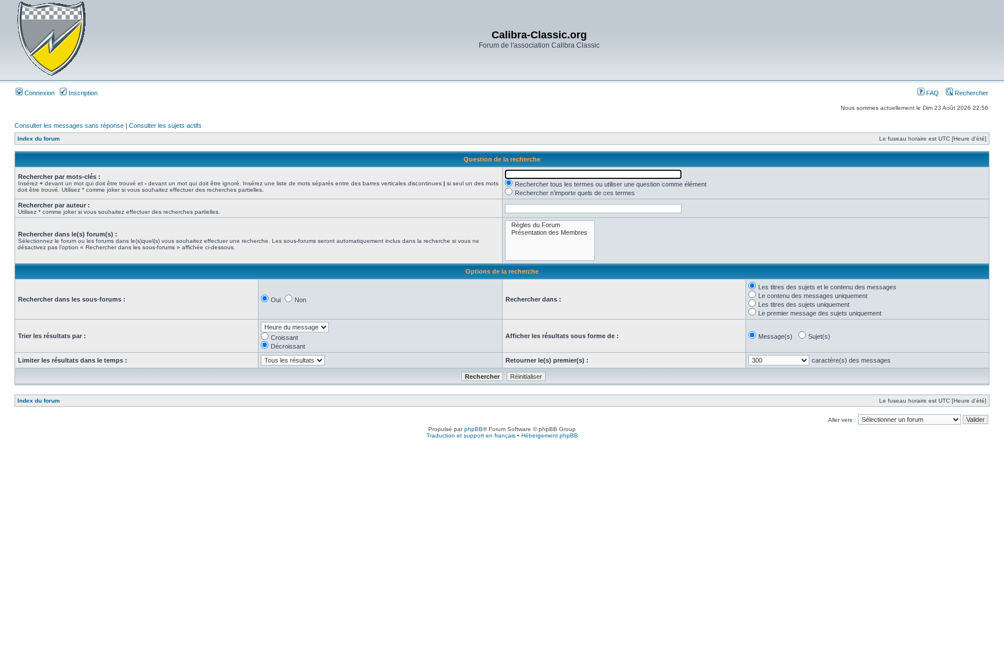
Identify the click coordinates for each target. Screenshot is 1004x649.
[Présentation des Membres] (550, 232)
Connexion (39, 92)
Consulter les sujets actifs (165, 125)
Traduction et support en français (470, 435)
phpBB (473, 429)
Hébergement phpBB (549, 435)
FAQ (931, 92)
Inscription (82, 92)
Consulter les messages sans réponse (69, 125)
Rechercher (970, 92)
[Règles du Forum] (550, 225)
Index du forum (38, 138)
